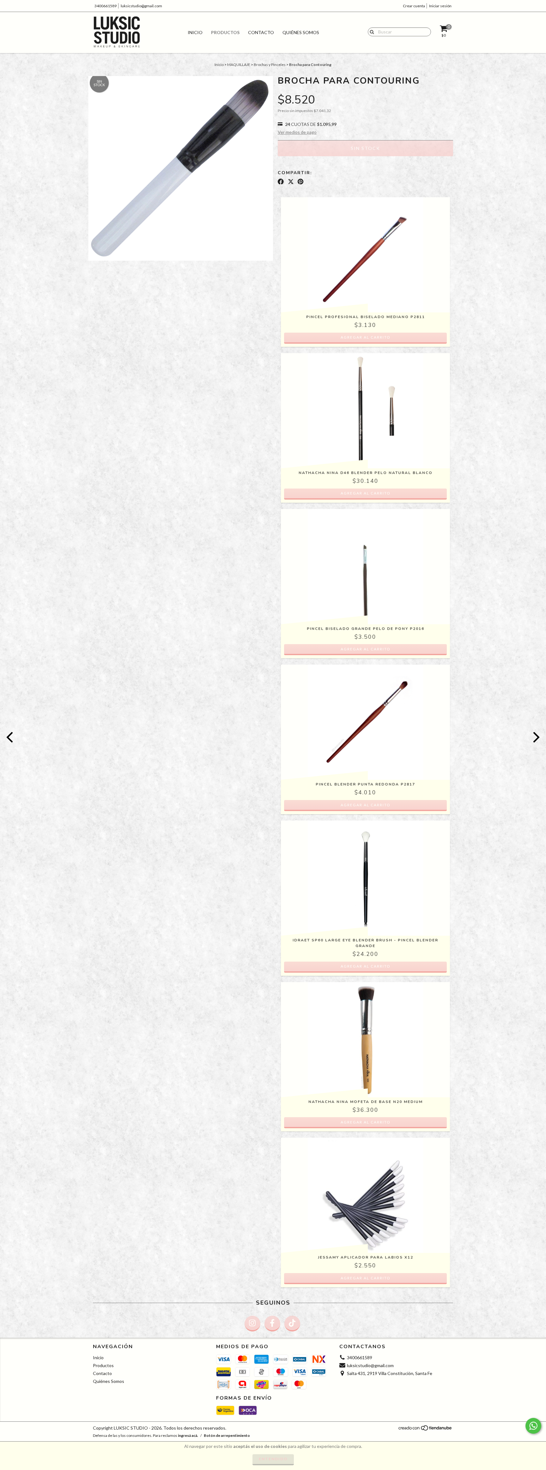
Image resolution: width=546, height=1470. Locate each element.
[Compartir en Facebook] (281, 181)
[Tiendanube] (425, 1429)
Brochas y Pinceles (270, 64)
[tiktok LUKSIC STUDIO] (292, 1323)
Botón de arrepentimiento (227, 1435)
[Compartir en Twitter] (291, 181)
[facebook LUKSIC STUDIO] (272, 1323)
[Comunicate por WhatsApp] (533, 1426)
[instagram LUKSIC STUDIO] (252, 1323)
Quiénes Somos (300, 32)
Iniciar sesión (440, 5)
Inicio (195, 32)
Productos (225, 32)
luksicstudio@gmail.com (141, 5)
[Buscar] (370, 31)
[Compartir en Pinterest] (300, 181)
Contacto (261, 32)
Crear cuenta (414, 5)
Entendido (273, 1458)
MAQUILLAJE (238, 64)
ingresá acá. (188, 1435)
